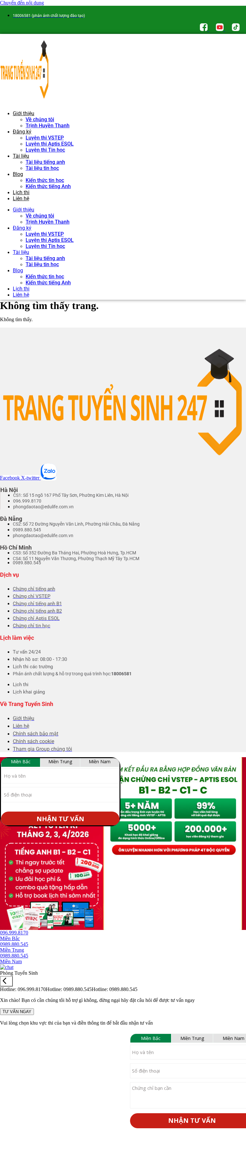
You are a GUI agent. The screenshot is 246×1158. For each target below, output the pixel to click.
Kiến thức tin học (45, 180)
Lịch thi (21, 192)
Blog (18, 174)
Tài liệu (21, 156)
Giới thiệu (23, 113)
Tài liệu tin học (42, 168)
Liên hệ (21, 198)
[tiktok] (236, 29)
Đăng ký (22, 132)
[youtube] (220, 29)
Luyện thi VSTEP (45, 138)
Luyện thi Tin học (45, 150)
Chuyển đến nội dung (22, 2)
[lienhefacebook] (204, 29)
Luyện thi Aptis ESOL (50, 144)
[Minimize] (6, 981)
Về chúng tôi (40, 119)
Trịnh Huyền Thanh (48, 126)
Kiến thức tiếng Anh (48, 186)
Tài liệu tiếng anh (45, 162)
